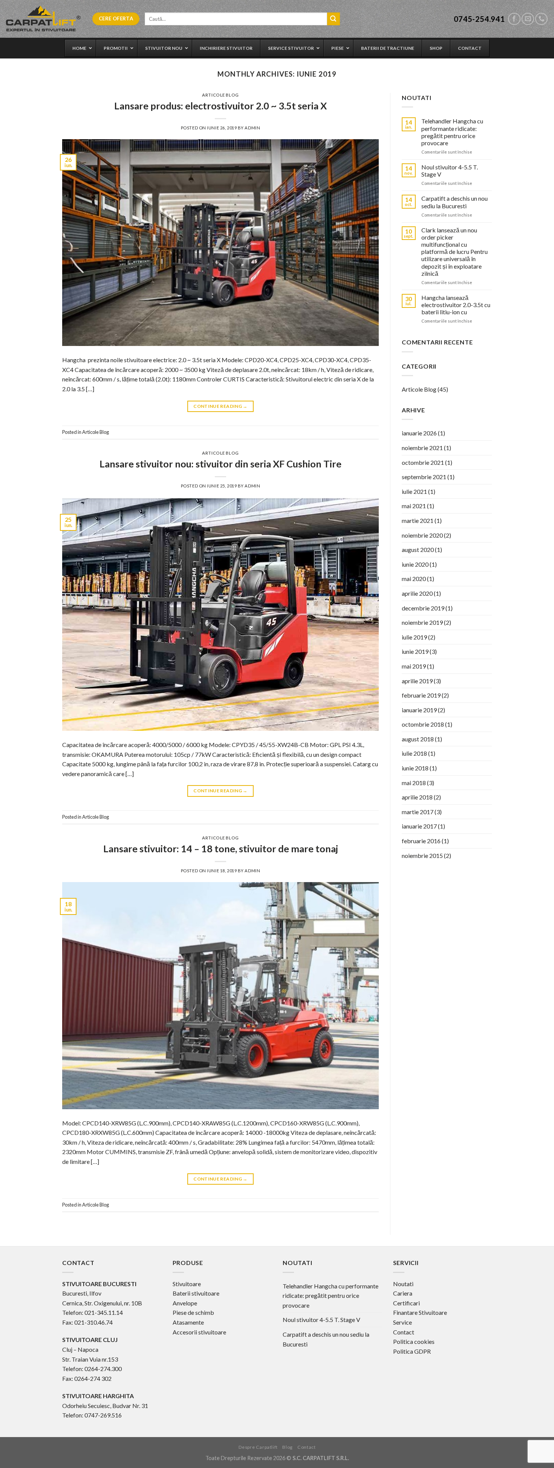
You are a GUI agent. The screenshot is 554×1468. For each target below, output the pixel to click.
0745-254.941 (479, 18)
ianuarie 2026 (419, 433)
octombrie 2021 (423, 462)
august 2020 (418, 549)
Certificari (406, 1303)
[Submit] (333, 18)
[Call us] (541, 19)
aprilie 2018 (417, 797)
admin (252, 127)
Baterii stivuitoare (196, 1293)
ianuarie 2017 (419, 826)
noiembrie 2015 (422, 855)
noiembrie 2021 (422, 447)
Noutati (403, 1283)
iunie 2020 (415, 564)
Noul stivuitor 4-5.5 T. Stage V (449, 170)
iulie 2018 (414, 753)
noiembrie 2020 (422, 535)
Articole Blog (220, 94)
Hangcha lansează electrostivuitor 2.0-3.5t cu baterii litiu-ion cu (455, 304)
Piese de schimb (193, 1312)
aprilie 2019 (417, 680)
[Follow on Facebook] (514, 19)
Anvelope (185, 1303)
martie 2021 (417, 520)
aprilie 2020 (417, 593)
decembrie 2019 (423, 608)
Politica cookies (414, 1341)
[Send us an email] (528, 19)
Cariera (402, 1293)
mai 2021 (414, 505)
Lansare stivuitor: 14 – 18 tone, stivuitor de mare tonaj (220, 848)
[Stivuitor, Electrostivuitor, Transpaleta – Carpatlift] (43, 18)
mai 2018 (414, 782)
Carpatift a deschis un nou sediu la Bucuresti (454, 202)
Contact (403, 1332)
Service (402, 1322)
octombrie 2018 (423, 724)
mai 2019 (414, 666)
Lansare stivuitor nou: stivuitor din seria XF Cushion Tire (220, 463)
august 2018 (418, 738)
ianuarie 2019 (419, 709)
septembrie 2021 (424, 476)
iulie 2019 (414, 637)
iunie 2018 (415, 768)
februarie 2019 (421, 695)
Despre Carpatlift (258, 1447)
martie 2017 (417, 811)
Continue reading (220, 406)
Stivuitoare (187, 1283)
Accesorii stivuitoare (199, 1332)
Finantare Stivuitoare (420, 1312)
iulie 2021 (414, 491)
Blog (287, 1447)
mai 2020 (414, 578)
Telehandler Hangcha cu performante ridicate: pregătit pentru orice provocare (452, 131)
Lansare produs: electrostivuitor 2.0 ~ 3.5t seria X (220, 105)
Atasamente (188, 1322)
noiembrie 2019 (422, 622)
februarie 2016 (421, 840)
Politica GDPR (412, 1351)
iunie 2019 (415, 651)
